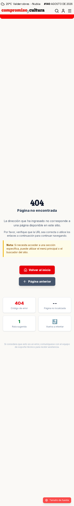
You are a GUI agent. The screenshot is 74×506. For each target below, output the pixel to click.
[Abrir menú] (70, 11)
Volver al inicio (39, 270)
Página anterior (39, 281)
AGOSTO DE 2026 (58, 3)
